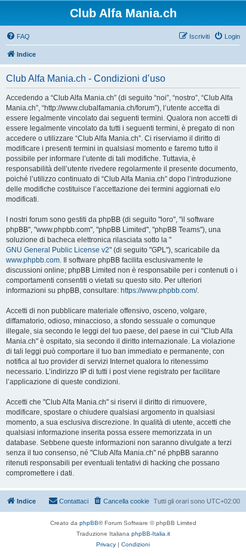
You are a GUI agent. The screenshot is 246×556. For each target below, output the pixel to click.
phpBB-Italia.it (150, 533)
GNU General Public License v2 (57, 250)
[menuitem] (18, 36)
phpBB (89, 523)
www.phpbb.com (33, 260)
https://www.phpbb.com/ (159, 290)
